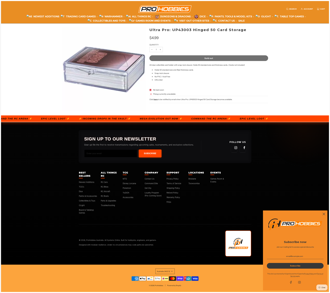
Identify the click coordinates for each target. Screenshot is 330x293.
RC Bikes (104, 187)
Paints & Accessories (88, 196)
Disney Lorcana (129, 183)
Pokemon (127, 188)
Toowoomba (194, 183)
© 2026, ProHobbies (156, 285)
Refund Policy (172, 193)
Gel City (148, 188)
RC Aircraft (105, 191)
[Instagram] (234, 149)
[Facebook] (242, 149)
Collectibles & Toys (87, 201)
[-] (152, 49)
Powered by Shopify (174, 285)
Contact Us (149, 179)
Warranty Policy (173, 197)
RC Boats (105, 196)
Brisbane (192, 179)
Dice (81, 191)
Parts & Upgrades (108, 201)
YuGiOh (126, 193)
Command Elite (151, 183)
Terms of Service (174, 183)
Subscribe (150, 153)
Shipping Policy (173, 188)
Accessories (128, 197)
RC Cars (104, 182)
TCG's (81, 187)
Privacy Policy (173, 179)
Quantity (154, 45)
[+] (160, 49)
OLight (82, 205)
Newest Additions (86, 182)
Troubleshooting (108, 205)
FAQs (169, 202)
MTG (125, 179)
